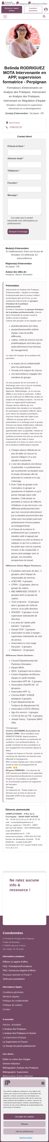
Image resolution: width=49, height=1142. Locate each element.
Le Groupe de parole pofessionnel (19, 1046)
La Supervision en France (15, 1042)
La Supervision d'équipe (14, 1037)
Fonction (12, 183)
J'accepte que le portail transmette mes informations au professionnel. (22, 221)
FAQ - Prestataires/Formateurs (17, 966)
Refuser (24, 1124)
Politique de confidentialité (15, 1001)
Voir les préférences (24, 1131)
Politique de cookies (12, 1005)
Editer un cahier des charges (16, 1059)
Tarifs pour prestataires (14, 979)
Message (12, 195)
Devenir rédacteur (11, 1063)
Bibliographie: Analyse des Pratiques (20, 1068)
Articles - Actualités (12, 1025)
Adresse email (15, 158)
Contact (6, 1009)
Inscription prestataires (33, 9)
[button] (43, 1083)
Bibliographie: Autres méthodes (18, 1076)
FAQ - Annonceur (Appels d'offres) (19, 970)
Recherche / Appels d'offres (12, 9)
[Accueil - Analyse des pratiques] (24, 3)
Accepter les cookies (24, 1116)
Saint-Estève (14, 123)
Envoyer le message (18, 231)
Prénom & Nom (16, 146)
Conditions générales (13, 992)
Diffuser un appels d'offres (15, 962)
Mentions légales (26, 1138)
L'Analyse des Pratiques (14, 1029)
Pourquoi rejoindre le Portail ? (17, 975)
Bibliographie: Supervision (15, 1072)
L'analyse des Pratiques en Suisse (19, 1033)
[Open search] (44, 16)
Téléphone (13, 171)
